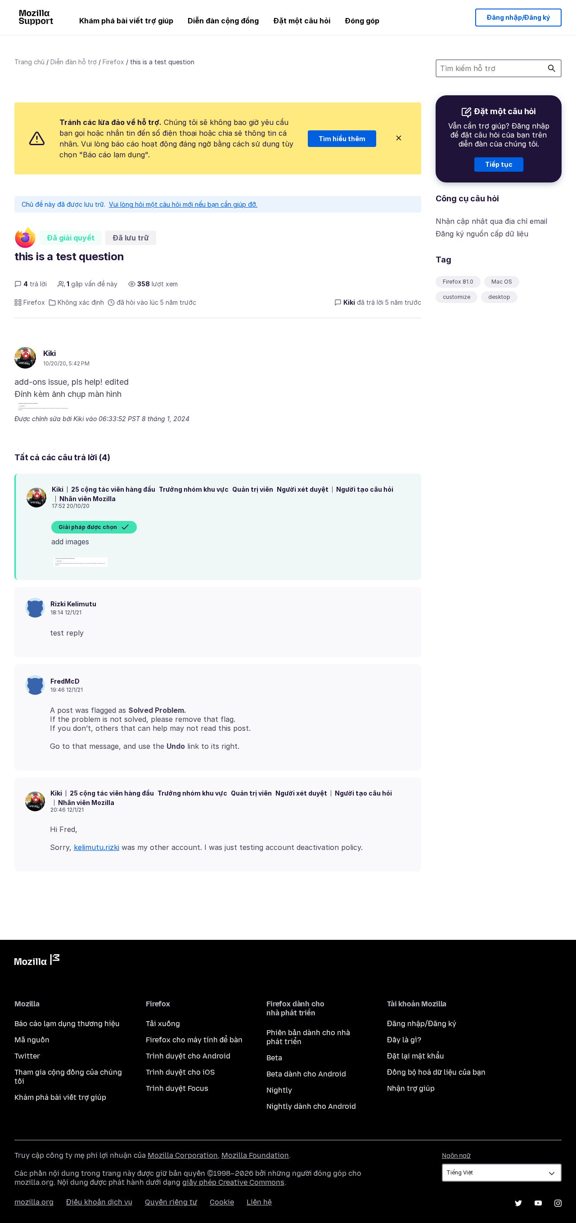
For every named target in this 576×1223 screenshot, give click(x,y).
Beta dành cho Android (306, 1074)
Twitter (27, 1056)
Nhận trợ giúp (411, 1088)
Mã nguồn (32, 1040)
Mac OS (501, 281)
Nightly (279, 1090)
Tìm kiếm (551, 68)
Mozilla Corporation (183, 1155)
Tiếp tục (499, 164)
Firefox (113, 62)
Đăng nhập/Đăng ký (518, 17)
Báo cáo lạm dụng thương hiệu (67, 1023)
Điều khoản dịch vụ (99, 1202)
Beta (274, 1058)
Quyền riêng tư (171, 1202)
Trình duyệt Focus (177, 1088)
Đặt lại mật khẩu (415, 1056)
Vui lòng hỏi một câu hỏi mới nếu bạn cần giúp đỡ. (183, 204)
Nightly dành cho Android (311, 1106)
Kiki (49, 353)
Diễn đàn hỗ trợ (73, 62)
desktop (499, 297)
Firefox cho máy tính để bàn (194, 1040)
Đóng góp (362, 20)
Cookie (222, 1202)
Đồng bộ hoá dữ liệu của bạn (436, 1072)
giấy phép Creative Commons (233, 1182)
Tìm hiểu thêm (342, 138)
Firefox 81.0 (458, 281)
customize (456, 297)
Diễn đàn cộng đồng (223, 20)
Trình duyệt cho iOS (180, 1072)
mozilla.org (34, 1202)
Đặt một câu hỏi (301, 20)
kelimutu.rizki (96, 847)
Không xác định (81, 302)
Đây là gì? (404, 1040)
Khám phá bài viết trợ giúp (126, 20)
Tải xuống (163, 1023)
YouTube (538, 1203)
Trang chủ (29, 62)
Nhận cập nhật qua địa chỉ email (491, 221)
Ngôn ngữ (456, 1156)
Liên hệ (259, 1202)
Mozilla (36, 961)
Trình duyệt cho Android (188, 1056)
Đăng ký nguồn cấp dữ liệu (482, 233)
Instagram (558, 1203)
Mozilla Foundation (255, 1155)
